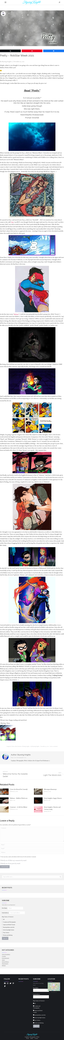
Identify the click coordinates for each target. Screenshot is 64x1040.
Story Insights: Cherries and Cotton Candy (52, 808)
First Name (4, 908)
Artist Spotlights (6, 954)
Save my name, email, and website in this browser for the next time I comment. (18, 856)
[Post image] (4, 792)
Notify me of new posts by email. (10, 863)
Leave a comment (54, 746)
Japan (3, 960)
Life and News (5, 961)
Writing (4, 965)
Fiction (13, 746)
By (35, 746)
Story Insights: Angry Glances (53, 798)
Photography (5, 963)
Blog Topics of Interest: (8, 916)
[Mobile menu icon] (5, 2)
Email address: (5, 912)
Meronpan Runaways (50, 789)
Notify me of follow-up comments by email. (14, 860)
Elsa (12, 222)
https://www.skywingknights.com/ (18, 757)
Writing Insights (26, 746)
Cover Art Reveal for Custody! (19, 789)
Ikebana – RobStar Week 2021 (18, 798)
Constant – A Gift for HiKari (18, 807)
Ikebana (16, 314)
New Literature (18, 746)
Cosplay (4, 956)
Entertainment (5, 958)
